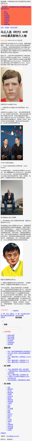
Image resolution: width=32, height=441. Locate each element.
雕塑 (9, 412)
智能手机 (10, 399)
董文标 (10, 398)
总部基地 (10, 424)
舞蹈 (9, 407)
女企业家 (10, 340)
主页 (2, 27)
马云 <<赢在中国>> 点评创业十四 (18, 374)
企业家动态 (11, 342)
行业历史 (7, 19)
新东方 (10, 416)
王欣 (9, 387)
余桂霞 (10, 421)
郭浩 (9, 417)
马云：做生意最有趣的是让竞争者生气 (19, 351)
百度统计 (3, 433)
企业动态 (7, 15)
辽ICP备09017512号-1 (12, 436)
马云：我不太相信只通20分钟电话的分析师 (7, 315)
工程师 (10, 403)
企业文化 (10, 396)
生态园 (10, 430)
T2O (9, 423)
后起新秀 (10, 344)
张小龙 (10, 391)
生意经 (6, 22)
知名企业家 (13, 27)
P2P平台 (10, 414)
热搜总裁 (7, 24)
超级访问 (10, 389)
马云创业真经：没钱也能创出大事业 (19, 380)
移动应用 (10, 392)
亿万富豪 (10, 408)
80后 (9, 410)
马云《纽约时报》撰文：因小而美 (18, 369)
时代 (17, 310)
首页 (2, 5)
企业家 (6, 13)
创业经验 (10, 401)
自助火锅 (10, 426)
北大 (9, 405)
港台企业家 (11, 337)
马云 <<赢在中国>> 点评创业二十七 (18, 362)
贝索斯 (10, 394)
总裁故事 (7, 17)
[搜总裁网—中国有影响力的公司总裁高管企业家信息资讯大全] (16, 8)
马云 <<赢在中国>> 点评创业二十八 (18, 360)
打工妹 (10, 419)
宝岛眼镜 (10, 428)
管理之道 (7, 20)
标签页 (6, 5)
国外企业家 (11, 338)
